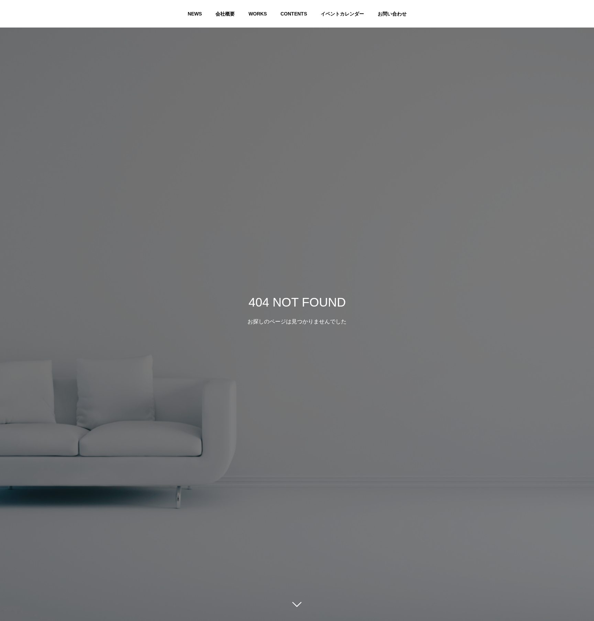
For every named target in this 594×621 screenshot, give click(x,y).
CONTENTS (293, 14)
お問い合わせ (392, 14)
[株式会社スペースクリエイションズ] (20, 14)
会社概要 (225, 14)
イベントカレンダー (342, 14)
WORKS (258, 14)
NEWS (195, 14)
